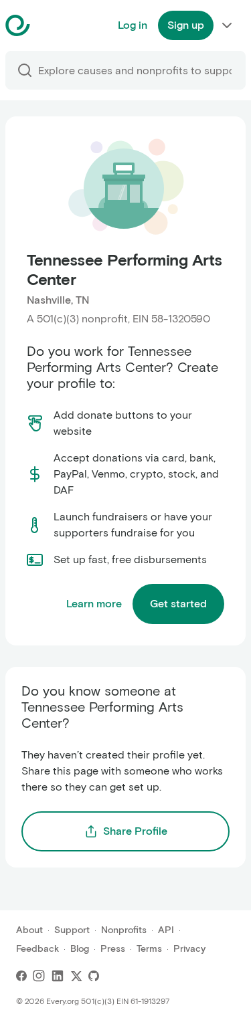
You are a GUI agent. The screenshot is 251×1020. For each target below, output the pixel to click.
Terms (149, 948)
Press (112, 948)
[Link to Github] (93, 976)
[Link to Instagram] (39, 976)
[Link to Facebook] (21, 976)
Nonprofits (124, 930)
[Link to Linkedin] (57, 976)
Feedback (37, 948)
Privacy (189, 948)
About (29, 930)
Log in (132, 25)
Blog (79, 948)
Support (72, 930)
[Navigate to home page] (51, 25)
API (166, 930)
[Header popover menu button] (227, 25)
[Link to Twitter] (76, 976)
